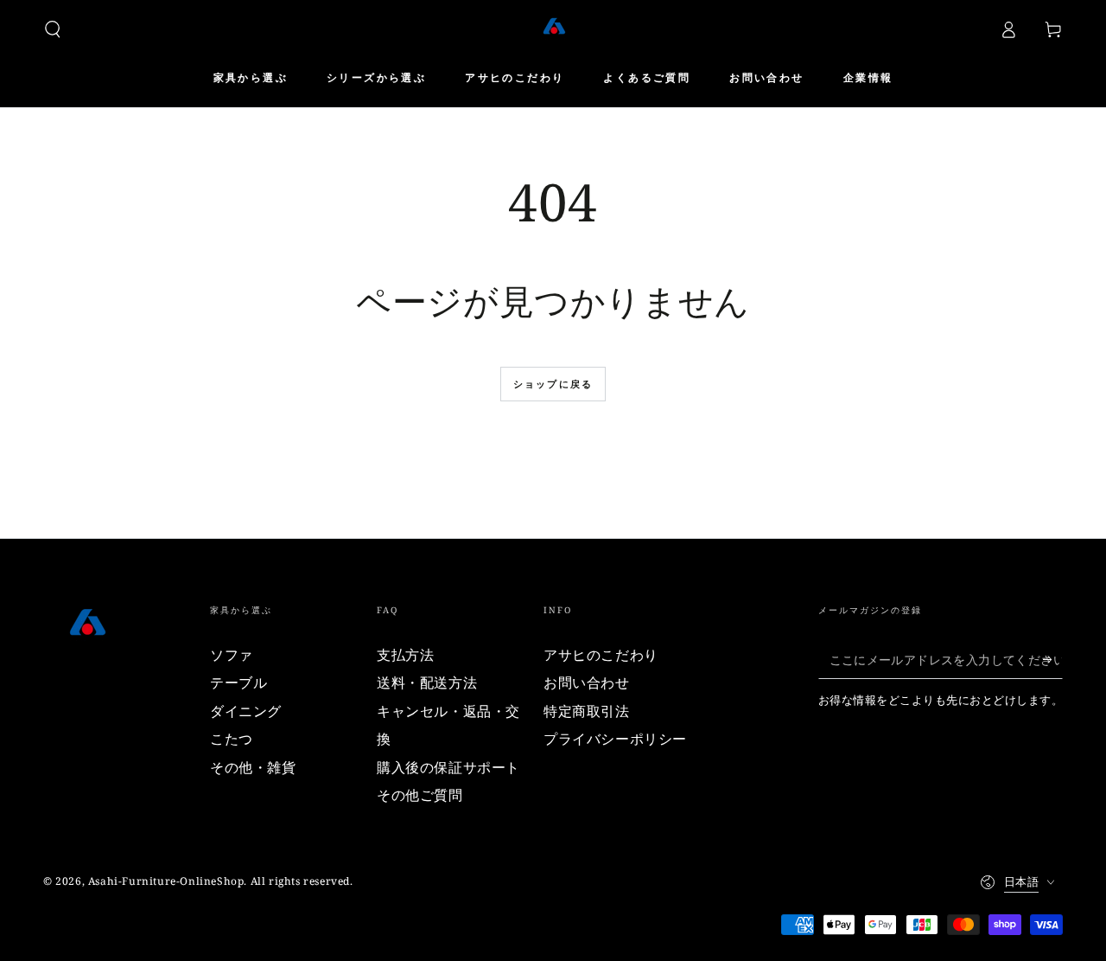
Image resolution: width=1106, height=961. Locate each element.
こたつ (231, 738)
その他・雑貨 (253, 767)
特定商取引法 (586, 711)
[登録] (1053, 659)
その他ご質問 (420, 794)
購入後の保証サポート (448, 767)
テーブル (238, 682)
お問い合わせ (586, 682)
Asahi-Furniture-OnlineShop (166, 881)
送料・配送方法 (427, 682)
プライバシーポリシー (615, 738)
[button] (52, 29)
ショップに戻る (553, 383)
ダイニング (246, 711)
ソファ (231, 654)
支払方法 (405, 654)
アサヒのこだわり (600, 654)
